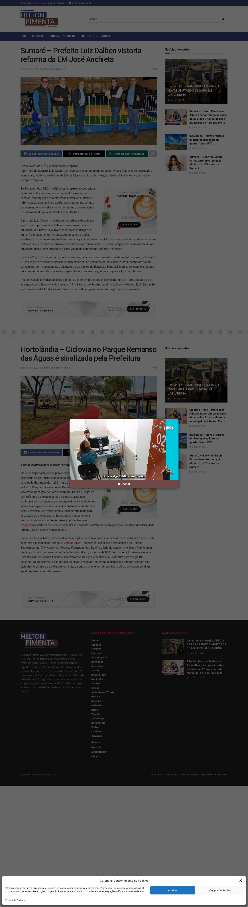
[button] (241, 880)
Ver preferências (220, 890)
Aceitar (172, 890)
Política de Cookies (15, 900)
